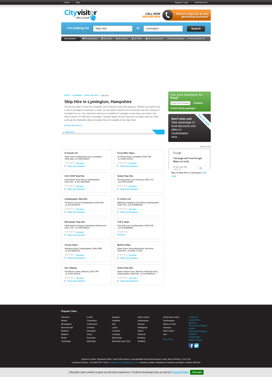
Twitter (196, 345)
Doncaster (91, 338)
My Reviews (123, 38)
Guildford (116, 321)
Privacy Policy (195, 337)
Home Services (91, 95)
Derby (89, 334)
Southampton (169, 321)
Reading (141, 338)
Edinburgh (91, 341)
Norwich (141, 324)
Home (67, 2)
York (165, 334)
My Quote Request (177, 38)
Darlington (91, 331)
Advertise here (205, 147)
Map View (69, 132)
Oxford (140, 331)
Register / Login (181, 2)
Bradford (65, 331)
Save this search (74, 125)
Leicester (116, 331)
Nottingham (142, 327)
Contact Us (193, 317)
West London (168, 331)
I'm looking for (78, 28)
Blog (78, 2)
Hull (114, 324)
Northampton (143, 321)
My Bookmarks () (197, 38)
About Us (192, 323)
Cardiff (89, 317)
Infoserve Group (195, 340)
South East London (171, 317)
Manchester (117, 338)
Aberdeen (65, 317)
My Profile (138, 38)
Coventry (90, 327)
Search (196, 28)
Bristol (64, 338)
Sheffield (141, 341)
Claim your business (76, 166)
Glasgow (116, 317)
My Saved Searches (155, 38)
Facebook (191, 345)
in (138, 28)
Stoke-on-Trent (169, 324)
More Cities (168, 339)
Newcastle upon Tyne (121, 341)
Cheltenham (92, 324)
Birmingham (66, 324)
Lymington (77, 95)
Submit (199, 103)
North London (143, 317)
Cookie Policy (180, 372)
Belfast (64, 321)
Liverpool (116, 334)
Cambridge (66, 341)
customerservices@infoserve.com (123, 362)
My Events (108, 38)
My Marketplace (91, 38)
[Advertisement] (136, 66)
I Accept (197, 372)
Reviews (80, 163)
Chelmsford (92, 321)
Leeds (114, 327)
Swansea (167, 327)
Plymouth (142, 334)
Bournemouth (67, 327)
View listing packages (184, 108)
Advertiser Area (201, 2)
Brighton (64, 334)
